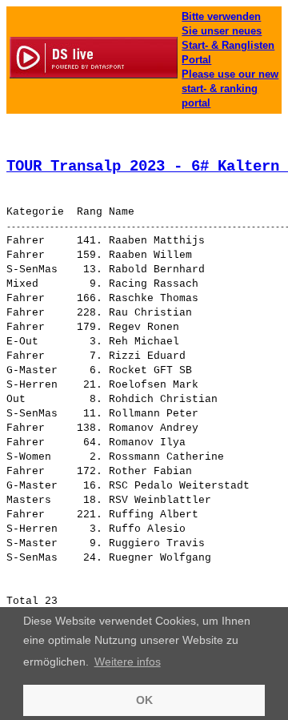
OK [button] (144, 700)
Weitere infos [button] (127, 661)
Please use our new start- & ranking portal (230, 88)
